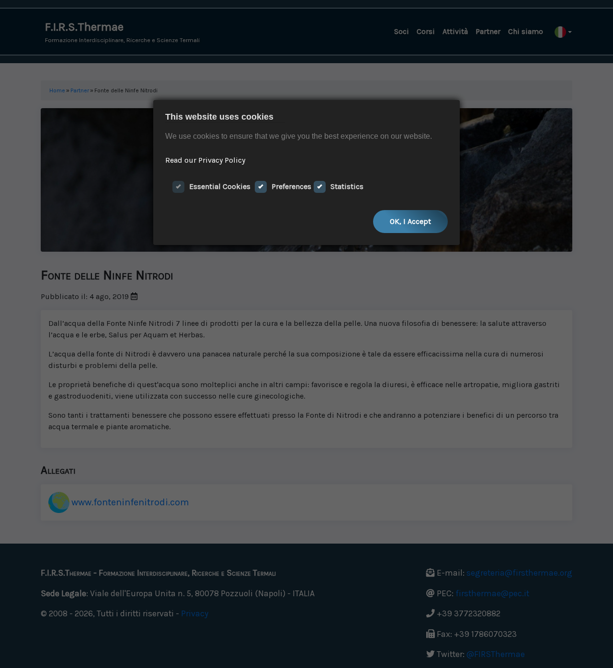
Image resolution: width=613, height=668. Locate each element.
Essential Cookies (219, 186)
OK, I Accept (410, 221)
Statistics (346, 186)
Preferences (291, 186)
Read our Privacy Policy (205, 160)
